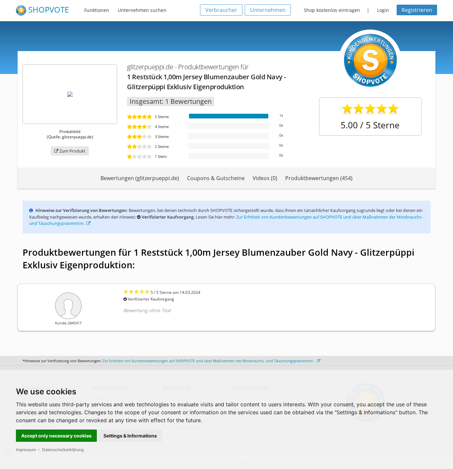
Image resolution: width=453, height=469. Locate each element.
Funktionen (96, 10)
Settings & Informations (130, 435)
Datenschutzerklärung (63, 449)
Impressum (26, 449)
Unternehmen (268, 10)
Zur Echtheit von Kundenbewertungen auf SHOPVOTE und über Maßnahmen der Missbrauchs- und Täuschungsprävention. (208, 360)
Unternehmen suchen (142, 10)
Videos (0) (265, 178)
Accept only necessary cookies (56, 435)
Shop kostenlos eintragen (332, 10)
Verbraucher (221, 10)
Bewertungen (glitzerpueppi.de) (139, 178)
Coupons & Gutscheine (216, 178)
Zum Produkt (72, 151)
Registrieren (417, 10)
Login (383, 10)
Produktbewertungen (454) (319, 178)
